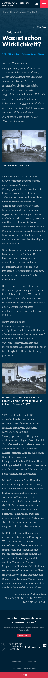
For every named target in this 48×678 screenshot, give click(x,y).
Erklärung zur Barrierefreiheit (24, 668)
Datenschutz (31, 661)
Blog (11, 12)
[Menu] (44, 4)
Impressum (16, 661)
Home (5, 12)
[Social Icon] (36, 4)
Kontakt (24, 635)
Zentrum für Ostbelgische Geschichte (15, 4)
